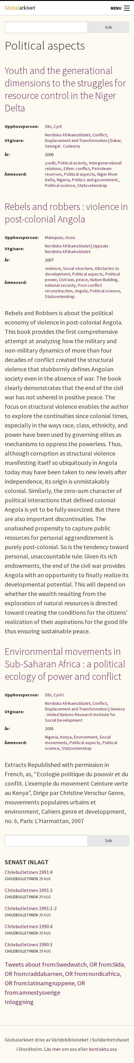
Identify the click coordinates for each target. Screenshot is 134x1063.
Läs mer (52, 1049)
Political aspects (79, 174)
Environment (85, 737)
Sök (108, 27)
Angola (81, 291)
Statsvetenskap (92, 185)
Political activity (72, 163)
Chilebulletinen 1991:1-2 (31, 908)
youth (50, 163)
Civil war (66, 279)
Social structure (78, 268)
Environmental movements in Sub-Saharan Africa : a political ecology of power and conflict (65, 664)
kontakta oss (103, 1049)
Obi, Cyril (53, 126)
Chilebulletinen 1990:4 (28, 926)
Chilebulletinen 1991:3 (28, 890)
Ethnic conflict (77, 168)
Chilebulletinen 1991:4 (28, 872)
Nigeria (63, 180)
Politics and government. (95, 180)
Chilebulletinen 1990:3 (28, 944)
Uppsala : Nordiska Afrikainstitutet (77, 248)
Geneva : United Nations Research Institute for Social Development (85, 714)
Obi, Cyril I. (55, 695)
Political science (60, 185)
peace (82, 279)
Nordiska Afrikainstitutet (67, 246)
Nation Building (103, 279)
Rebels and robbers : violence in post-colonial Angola (66, 212)
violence (53, 268)
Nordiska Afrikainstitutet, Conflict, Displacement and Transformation (76, 137)
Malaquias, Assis (60, 237)
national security (60, 285)
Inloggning (19, 1002)
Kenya (66, 737)
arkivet (20, 7)
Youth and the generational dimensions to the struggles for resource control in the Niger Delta (65, 89)
